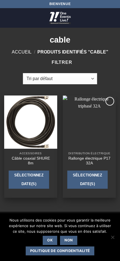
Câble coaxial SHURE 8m (31, 161)
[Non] (112, 238)
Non (68, 240)
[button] (7, 18)
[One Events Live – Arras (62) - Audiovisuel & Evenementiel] (60, 18)
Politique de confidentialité (60, 251)
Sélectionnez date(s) (29, 179)
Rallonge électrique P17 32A (89, 161)
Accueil (22, 52)
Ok (50, 240)
